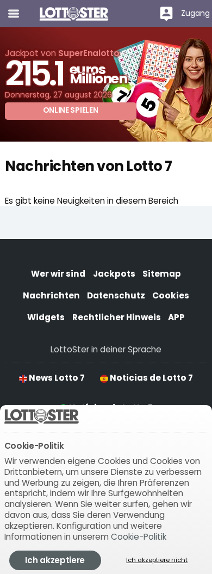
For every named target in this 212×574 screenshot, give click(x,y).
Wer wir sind (58, 273)
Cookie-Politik (138, 536)
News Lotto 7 (56, 377)
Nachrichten (51, 295)
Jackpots (114, 273)
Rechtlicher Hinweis (116, 317)
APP (176, 317)
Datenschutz (116, 295)
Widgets (46, 317)
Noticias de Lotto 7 (150, 377)
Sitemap (161, 273)
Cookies (170, 295)
